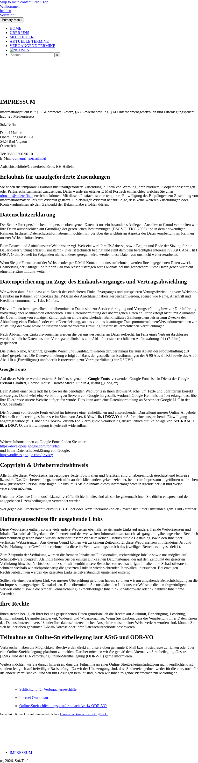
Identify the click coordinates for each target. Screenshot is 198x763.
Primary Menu (11, 20)
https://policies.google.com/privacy (26, 455)
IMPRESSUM (21, 752)
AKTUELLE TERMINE (29, 41)
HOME (15, 28)
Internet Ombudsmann (36, 697)
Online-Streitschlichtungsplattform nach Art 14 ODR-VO (63, 706)
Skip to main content (15, 2)
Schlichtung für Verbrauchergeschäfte (48, 689)
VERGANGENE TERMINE (32, 46)
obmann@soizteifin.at (29, 158)
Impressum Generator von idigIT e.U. (84, 714)
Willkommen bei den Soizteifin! (10, 10)
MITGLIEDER (22, 37)
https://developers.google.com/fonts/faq (30, 446)
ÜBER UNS (19, 33)
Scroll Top (40, 2)
